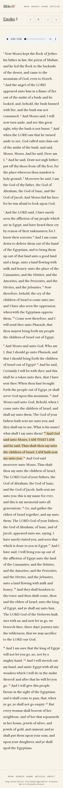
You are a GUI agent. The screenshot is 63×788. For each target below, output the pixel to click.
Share (44, 6)
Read (26, 6)
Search (35, 6)
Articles (55, 6)
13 (50, 395)
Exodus (9, 19)
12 (38, 364)
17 (49, 545)
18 (15, 589)
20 (24, 660)
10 (14, 318)
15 (24, 458)
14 (45, 432)
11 (4, 345)
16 (23, 507)
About (51, 776)
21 (9, 685)
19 (4, 647)
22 (47, 703)
